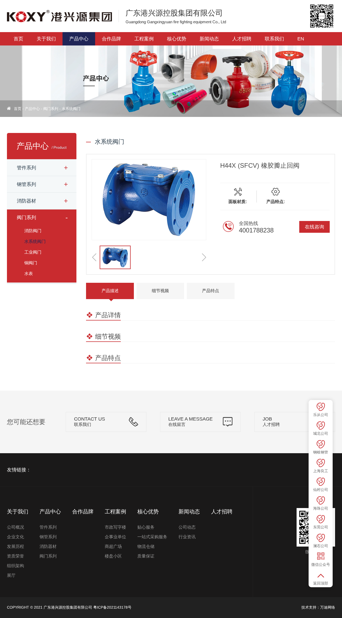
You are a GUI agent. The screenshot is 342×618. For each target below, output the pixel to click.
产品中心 (78, 38)
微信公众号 (320, 564)
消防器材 (48, 546)
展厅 (11, 575)
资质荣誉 (15, 556)
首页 (18, 38)
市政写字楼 (115, 527)
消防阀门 (32, 230)
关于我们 (46, 38)
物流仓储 (145, 546)
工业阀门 (32, 252)
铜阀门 (30, 263)
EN (300, 38)
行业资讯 (187, 537)
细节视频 (160, 290)
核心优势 (176, 38)
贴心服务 (145, 527)
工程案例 (144, 38)
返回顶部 (320, 583)
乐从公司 (320, 415)
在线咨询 (314, 227)
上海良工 (320, 471)
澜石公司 (320, 546)
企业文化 (15, 537)
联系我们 (274, 38)
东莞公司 (320, 527)
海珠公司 (320, 508)
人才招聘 (241, 38)
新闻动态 (209, 38)
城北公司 (320, 433)
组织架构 (15, 565)
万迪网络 (327, 607)
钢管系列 (48, 537)
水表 (28, 273)
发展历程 (15, 546)
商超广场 (113, 546)
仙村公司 (320, 489)
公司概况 (15, 527)
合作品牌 (111, 38)
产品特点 (210, 290)
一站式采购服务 (152, 537)
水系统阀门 (71, 108)
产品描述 (110, 290)
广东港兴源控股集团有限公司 (68, 607)
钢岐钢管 (320, 452)
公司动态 (187, 527)
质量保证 (145, 556)
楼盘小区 (113, 556)
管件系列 (48, 527)
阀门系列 (50, 108)
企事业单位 (115, 537)
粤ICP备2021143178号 (112, 607)
